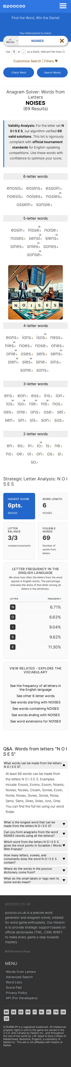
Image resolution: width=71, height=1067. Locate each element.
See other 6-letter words (36, 696)
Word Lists (14, 982)
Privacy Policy (16, 993)
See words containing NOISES (35, 708)
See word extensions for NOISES (35, 721)
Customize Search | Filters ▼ (35, 61)
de (13, 1012)
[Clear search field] (62, 41)
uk (63, 1012)
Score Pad (13, 987)
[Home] (14, 6)
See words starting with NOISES (35, 702)
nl (41, 1012)
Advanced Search (19, 977)
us (6, 1018)
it (34, 1012)
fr (27, 1012)
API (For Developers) (22, 998)
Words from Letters (21, 972)
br (6, 1012)
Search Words (52, 72)
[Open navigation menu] (62, 6)
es (20, 1012)
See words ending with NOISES (35, 715)
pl (48, 1012)
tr (56, 1012)
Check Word (18, 72)
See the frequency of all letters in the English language (35, 687)
